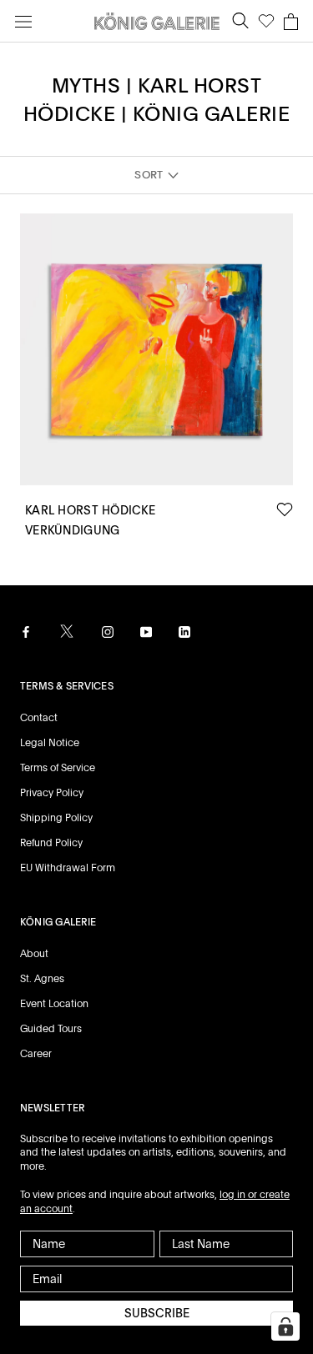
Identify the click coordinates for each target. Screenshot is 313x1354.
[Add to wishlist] (284, 510)
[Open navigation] (23, 21)
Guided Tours (51, 1029)
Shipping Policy (56, 818)
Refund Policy (51, 843)
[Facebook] (26, 632)
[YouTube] (146, 632)
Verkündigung (72, 530)
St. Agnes (42, 979)
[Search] (240, 21)
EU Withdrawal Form (67, 868)
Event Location (54, 1004)
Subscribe (156, 1313)
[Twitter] (66, 631)
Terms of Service (57, 768)
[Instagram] (108, 632)
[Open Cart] (291, 21)
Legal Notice (49, 743)
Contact (39, 718)
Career (36, 1054)
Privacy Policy (51, 793)
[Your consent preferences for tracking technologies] (285, 1326)
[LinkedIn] (184, 632)
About (34, 954)
